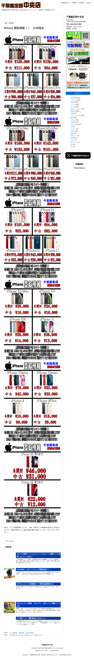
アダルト (73, 120)
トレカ (72, 104)
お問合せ (89, 2)
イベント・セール (75, 115)
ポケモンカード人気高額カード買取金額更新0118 (35, 584)
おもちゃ (73, 100)
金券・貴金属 (74, 124)
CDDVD (72, 131)
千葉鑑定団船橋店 (79, 168)
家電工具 (73, 111)
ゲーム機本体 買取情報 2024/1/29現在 (21, 632)
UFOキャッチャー (75, 109)
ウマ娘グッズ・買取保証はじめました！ (32, 618)
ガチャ (72, 140)
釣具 (71, 133)
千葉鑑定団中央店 (47, 645)
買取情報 (11, 541)
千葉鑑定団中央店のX (80, 156)
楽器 (71, 144)
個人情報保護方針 (54, 650)
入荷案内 (73, 122)
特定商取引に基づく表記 (41, 650)
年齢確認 (73, 137)
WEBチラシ (73, 135)
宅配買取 (74, 2)
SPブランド (73, 142)
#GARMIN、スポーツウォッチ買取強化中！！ (34, 569)
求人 (71, 146)
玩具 (71, 102)
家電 (7, 541)
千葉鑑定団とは (65, 2)
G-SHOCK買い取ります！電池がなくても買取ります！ (26, 635)
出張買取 (81, 2)
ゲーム (72, 106)
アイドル (73, 129)
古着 (71, 113)
